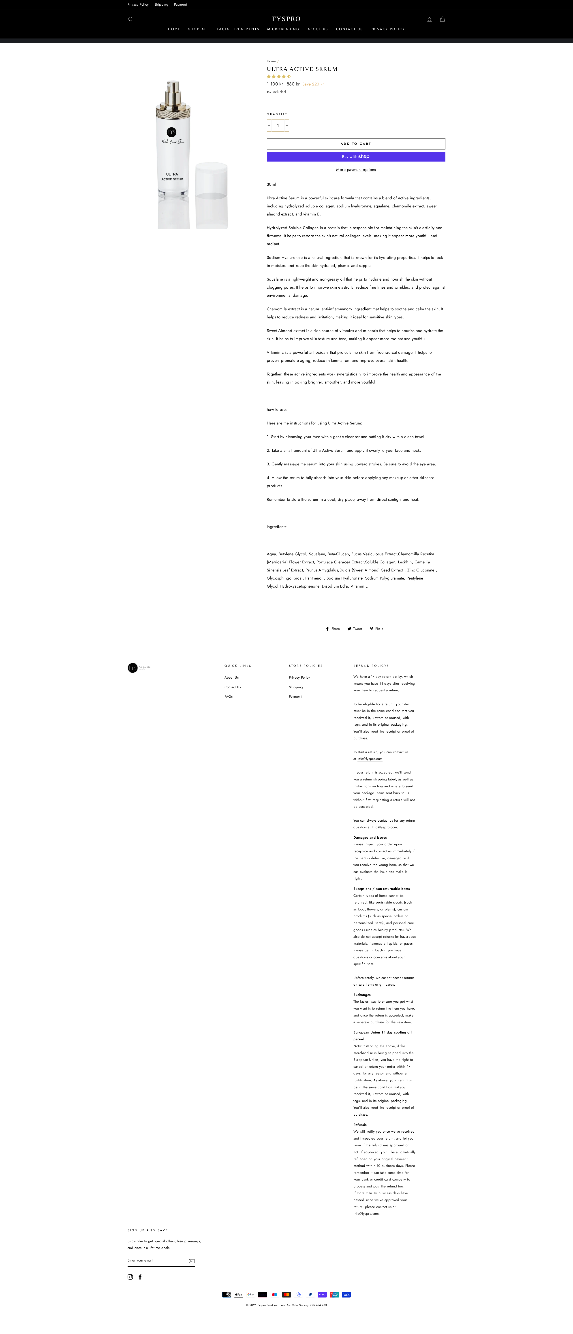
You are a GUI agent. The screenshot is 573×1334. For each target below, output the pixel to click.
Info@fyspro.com (370, 758)
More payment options (356, 170)
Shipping (161, 4)
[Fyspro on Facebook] (140, 1276)
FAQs (228, 696)
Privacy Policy (138, 4)
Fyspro (286, 18)
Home (174, 29)
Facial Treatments (238, 29)
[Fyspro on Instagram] (130, 1276)
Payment (180, 4)
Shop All (198, 29)
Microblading (283, 29)
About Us (318, 29)
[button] (279, 76)
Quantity (277, 114)
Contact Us (349, 29)
